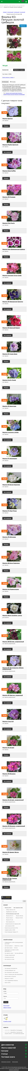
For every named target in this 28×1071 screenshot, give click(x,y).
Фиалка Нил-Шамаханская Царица (13, 249)
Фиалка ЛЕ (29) (19, 917)
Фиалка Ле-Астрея (8, 747)
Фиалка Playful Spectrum (10, 144)
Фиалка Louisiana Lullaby (10, 432)
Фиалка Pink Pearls (8, 223)
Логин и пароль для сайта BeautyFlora (14, 974)
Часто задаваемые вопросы (11, 980)
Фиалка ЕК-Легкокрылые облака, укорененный (13, 668)
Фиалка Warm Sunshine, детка (12, 615)
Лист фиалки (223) (18, 907)
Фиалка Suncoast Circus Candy (11, 275)
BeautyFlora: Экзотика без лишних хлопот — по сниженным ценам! (14, 1033)
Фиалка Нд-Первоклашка (10, 589)
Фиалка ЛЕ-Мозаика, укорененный (13, 826)
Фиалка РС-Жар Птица (9, 511)
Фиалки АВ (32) (19, 915)
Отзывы (13, 81)
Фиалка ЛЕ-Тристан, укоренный (12, 695)
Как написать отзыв (9, 959)
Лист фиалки (13, 5)
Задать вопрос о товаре (8, 77)
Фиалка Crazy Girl (8, 721)
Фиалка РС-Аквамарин (9, 458)
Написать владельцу (14, 1069)
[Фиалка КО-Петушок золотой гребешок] (14, 30)
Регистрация (6, 1005)
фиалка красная (11, 94)
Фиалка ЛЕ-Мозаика (8, 774)
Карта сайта (7, 982)
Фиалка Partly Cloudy (9, 380)
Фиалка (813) (8, 907)
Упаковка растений (9, 957)
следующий (16, 12)
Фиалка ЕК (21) (9, 915)
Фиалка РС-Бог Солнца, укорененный (9, 879)
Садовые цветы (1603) (10, 930)
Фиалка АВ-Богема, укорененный (13, 641)
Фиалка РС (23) (9, 919)
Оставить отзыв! (7, 1021)
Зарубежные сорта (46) (11, 911)
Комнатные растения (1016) (11, 928)
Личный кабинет (9, 945)
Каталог (5, 1051)
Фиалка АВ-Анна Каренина (11, 563)
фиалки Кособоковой (20, 94)
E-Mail (4, 991)
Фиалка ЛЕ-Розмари (8, 197)
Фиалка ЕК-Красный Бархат (11, 328)
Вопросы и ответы (9, 978)
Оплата (16, 947)
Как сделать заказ (9, 953)
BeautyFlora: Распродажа (16, 1030)
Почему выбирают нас (10, 970)
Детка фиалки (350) (9, 926)
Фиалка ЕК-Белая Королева (11, 484)
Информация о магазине (5, 1061)
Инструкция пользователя (11, 968)
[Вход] (26, 1)
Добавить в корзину (19, 70)
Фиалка (6, 5)
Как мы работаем (19, 953)
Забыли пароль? (7, 1007)
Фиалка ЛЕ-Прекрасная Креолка (12, 301)
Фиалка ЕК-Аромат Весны (10, 852)
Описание (5, 81)
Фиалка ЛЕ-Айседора (9, 537)
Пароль (5, 996)
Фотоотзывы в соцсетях (10, 976)
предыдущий (10, 12)
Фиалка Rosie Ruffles (9, 171)
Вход (6, 1002)
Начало (1, 5)
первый (5, 12)
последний (22, 12)
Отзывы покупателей (10, 955)
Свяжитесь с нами (18, 945)
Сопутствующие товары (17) (11, 932)
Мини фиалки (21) (10, 921)
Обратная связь (15, 1061)
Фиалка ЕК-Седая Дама (9, 354)
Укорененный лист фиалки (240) (13, 924)
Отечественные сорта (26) (12, 913)
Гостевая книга (8, 1057)
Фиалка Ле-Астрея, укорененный (13, 800)
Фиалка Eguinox (7, 118)
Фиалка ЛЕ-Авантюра (9, 406)
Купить (6, 126)
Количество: (5, 70)
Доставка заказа (8, 947)
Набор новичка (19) (10, 909)
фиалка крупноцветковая (12, 93)
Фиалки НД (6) (9, 917)
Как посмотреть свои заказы (11, 972)
